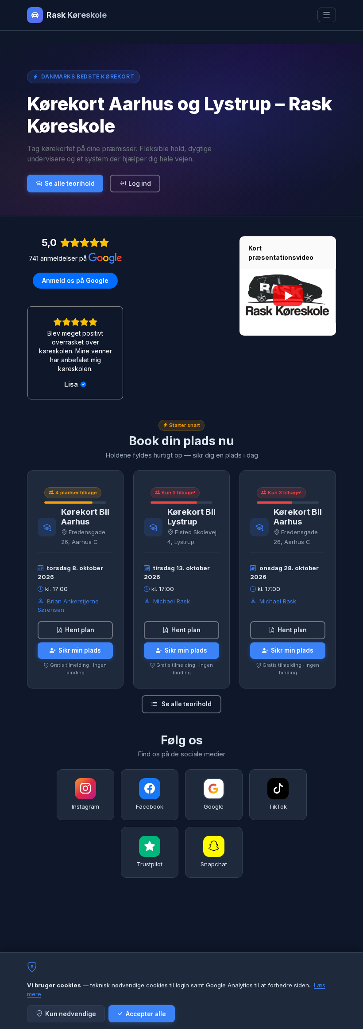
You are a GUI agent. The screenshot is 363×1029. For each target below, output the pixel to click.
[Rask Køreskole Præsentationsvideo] (287, 296)
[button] (249, 295)
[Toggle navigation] (326, 15)
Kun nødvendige (70, 1013)
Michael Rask (171, 601)
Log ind (139, 183)
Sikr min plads (79, 650)
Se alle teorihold (70, 183)
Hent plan (79, 630)
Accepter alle (146, 1013)
